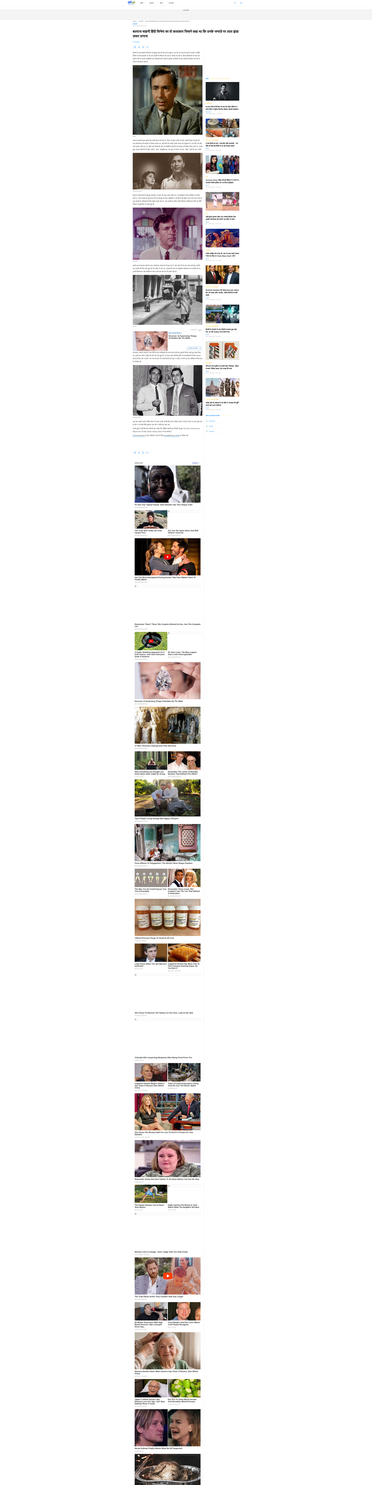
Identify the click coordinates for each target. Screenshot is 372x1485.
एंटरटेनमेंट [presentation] (208, 250)
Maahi (207, 148)
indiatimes (135, 261)
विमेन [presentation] (207, 177)
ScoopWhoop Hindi (172, 435)
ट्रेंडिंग (141, 3)
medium (134, 326)
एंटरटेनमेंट (141, 21)
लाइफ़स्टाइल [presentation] (209, 103)
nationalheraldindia (137, 191)
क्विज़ (161, 3)
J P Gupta (136, 42)
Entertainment (139, 435)
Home (134, 21)
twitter (134, 136)
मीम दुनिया (171, 3)
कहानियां (152, 3)
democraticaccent (137, 417)
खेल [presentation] (207, 213)
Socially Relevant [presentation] (212, 140)
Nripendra (208, 112)
